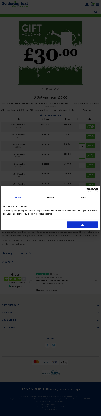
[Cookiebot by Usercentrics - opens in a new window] (86, 190)
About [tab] (83, 197)
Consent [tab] (17, 197)
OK (82, 225)
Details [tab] (50, 197)
